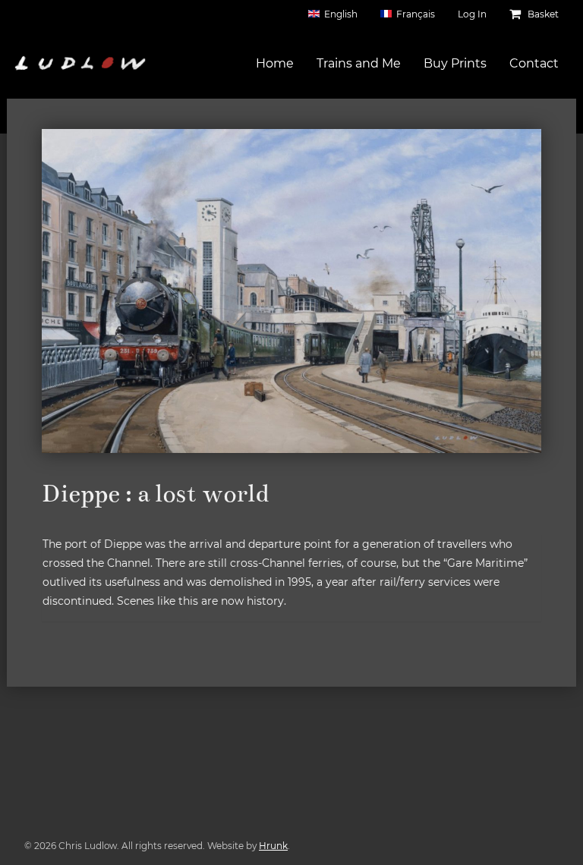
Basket (542, 14)
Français (415, 14)
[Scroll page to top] (553, 835)
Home (275, 63)
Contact (534, 63)
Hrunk (273, 845)
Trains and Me (359, 63)
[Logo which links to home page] (80, 63)
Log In (472, 14)
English (341, 14)
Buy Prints (455, 63)
